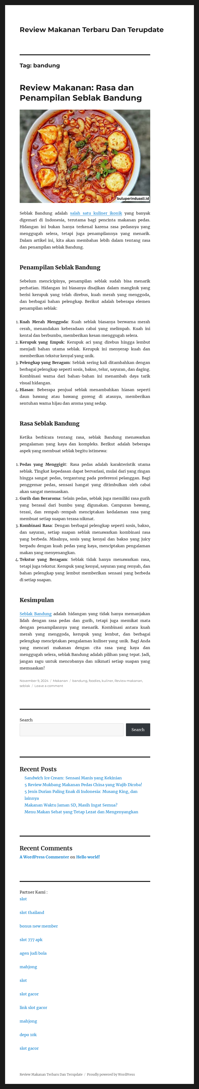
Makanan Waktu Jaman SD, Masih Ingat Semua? (71, 805)
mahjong (28, 966)
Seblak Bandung (36, 613)
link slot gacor (33, 1007)
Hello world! (88, 857)
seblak (25, 686)
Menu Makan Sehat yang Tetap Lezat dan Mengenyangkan (81, 811)
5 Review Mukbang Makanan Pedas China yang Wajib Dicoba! (83, 784)
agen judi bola (33, 953)
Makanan (60, 681)
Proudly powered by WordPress (111, 1075)
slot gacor (29, 994)
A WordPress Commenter (44, 857)
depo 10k (28, 1034)
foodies (94, 681)
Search (26, 720)
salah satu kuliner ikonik (96, 213)
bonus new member (39, 926)
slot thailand (32, 912)
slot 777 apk (31, 939)
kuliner (107, 681)
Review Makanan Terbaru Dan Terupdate (92, 29)
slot (23, 898)
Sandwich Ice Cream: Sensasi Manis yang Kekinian (73, 777)
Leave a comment (48, 686)
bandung (79, 681)
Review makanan (128, 681)
